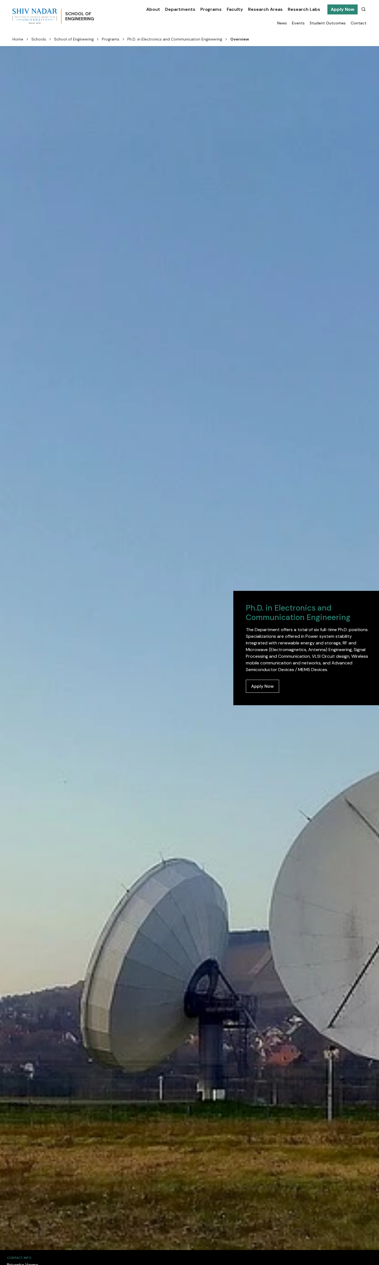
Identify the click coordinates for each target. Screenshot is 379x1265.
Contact (359, 23)
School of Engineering (74, 39)
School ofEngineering (79, 16)
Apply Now (342, 9)
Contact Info (19, 1258)
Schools (38, 39)
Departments (180, 9)
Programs (211, 9)
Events (298, 23)
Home (17, 39)
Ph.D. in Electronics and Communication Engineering (174, 39)
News (282, 23)
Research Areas (265, 9)
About (153, 9)
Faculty (235, 9)
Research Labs (304, 9)
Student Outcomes (328, 23)
